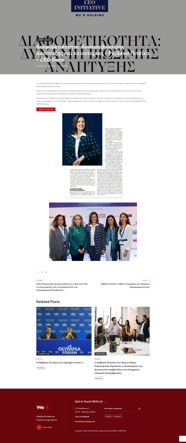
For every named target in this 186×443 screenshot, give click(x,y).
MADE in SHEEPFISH (119, 431)
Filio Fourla (52, 66)
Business (39, 66)
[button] (45, 427)
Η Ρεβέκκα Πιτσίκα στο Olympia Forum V (59, 362)
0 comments (63, 66)
